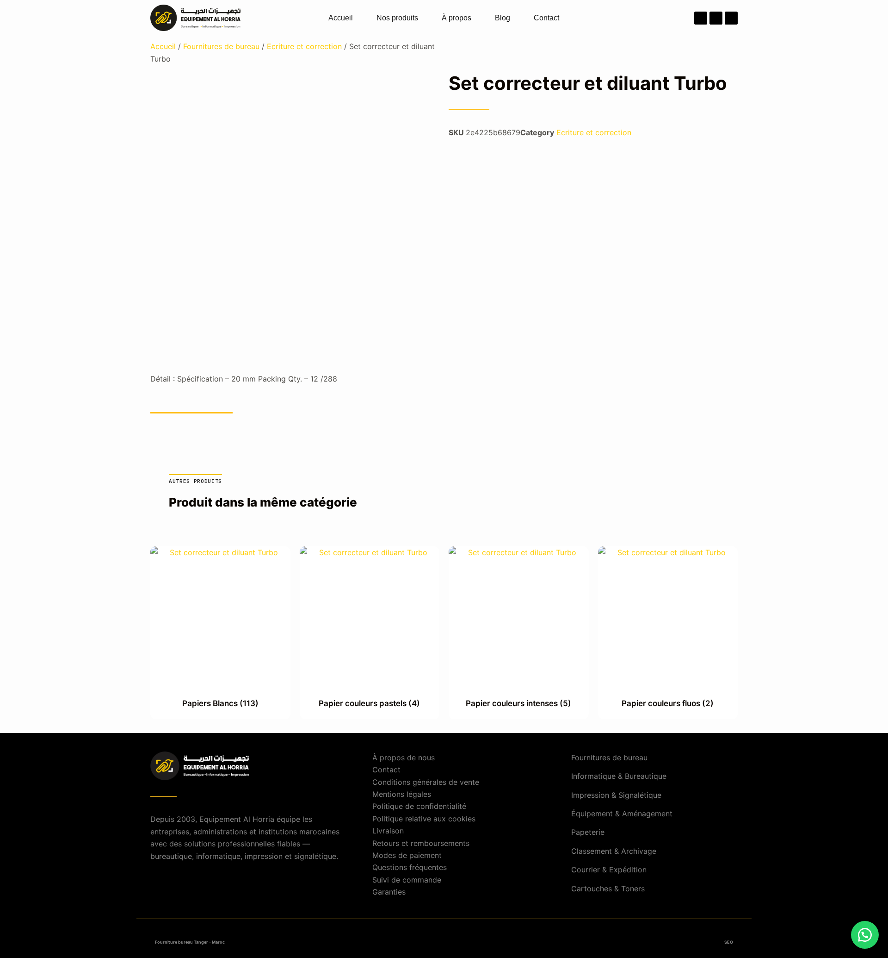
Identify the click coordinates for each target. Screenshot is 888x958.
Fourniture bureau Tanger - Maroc (190, 942)
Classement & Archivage (613, 851)
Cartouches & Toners (608, 888)
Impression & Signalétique (616, 795)
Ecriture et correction (304, 46)
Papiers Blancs (220, 703)
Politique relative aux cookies (423, 818)
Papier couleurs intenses (518, 703)
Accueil (340, 18)
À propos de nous (403, 757)
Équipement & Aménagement (621, 813)
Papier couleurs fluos (668, 703)
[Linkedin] (731, 18)
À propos (456, 18)
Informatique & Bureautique (618, 776)
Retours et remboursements (420, 843)
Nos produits (397, 18)
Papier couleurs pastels (369, 703)
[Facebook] (700, 18)
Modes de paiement (407, 855)
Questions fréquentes (409, 867)
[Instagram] (715, 18)
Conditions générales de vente (425, 782)
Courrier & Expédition (609, 869)
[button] (865, 935)
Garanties (389, 891)
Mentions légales (401, 794)
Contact (546, 18)
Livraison (388, 830)
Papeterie (587, 832)
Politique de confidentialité (419, 806)
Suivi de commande (406, 879)
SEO (728, 942)
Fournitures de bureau (221, 46)
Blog (502, 18)
